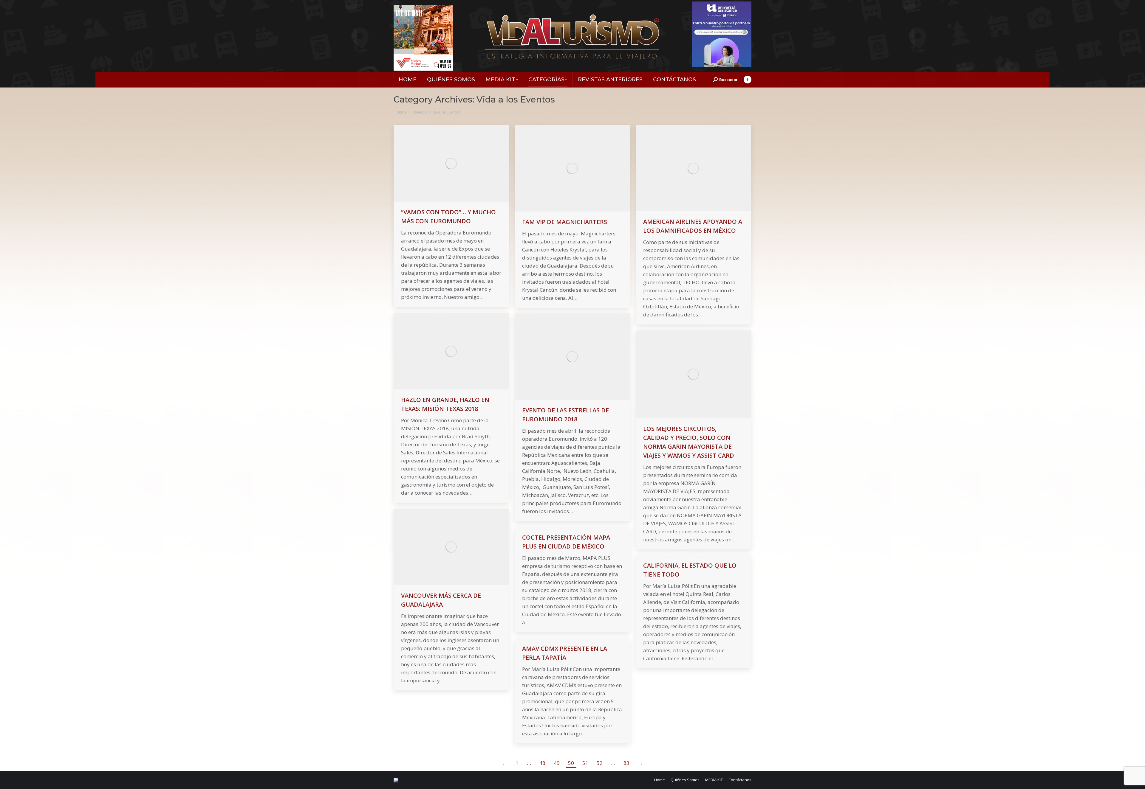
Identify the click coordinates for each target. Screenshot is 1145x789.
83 (626, 763)
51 (585, 763)
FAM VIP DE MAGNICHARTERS (564, 222)
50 (571, 763)
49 (557, 763)
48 (542, 763)
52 (600, 763)
